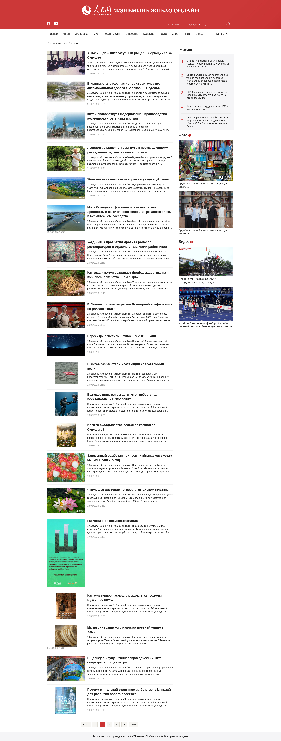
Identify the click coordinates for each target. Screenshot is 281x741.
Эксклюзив (74, 43)
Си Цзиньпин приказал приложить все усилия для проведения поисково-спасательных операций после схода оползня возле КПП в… (207, 79)
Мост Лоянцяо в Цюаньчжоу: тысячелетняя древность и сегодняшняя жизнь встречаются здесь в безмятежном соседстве (129, 211)
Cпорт (175, 33)
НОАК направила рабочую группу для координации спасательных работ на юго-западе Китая (207, 95)
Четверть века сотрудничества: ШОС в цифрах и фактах (207, 107)
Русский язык (55, 43)
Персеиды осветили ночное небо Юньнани (121, 336)
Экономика (81, 33)
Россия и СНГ (112, 33)
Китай (66, 33)
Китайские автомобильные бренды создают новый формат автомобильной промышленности (208, 64)
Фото (187, 33)
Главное (52, 33)
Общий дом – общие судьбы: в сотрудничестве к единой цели (197, 280)
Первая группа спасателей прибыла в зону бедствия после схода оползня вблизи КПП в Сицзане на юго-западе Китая (207, 122)
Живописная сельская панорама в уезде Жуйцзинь (128, 179)
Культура (148, 33)
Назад (86, 724)
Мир (95, 33)
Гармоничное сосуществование (112, 521)
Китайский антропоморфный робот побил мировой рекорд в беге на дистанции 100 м (205, 325)
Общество (132, 33)
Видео (199, 33)
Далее (133, 724)
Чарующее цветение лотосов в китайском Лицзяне (127, 489)
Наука (163, 33)
